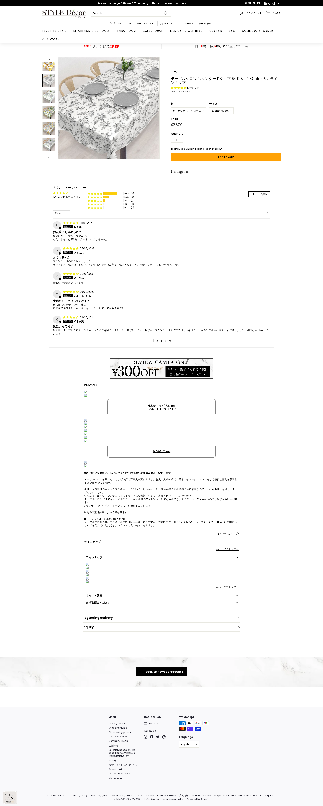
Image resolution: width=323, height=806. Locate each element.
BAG (232, 31)
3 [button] (161, 341)
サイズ (213, 104)
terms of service (118, 736)
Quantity (177, 134)
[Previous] (49, 59)
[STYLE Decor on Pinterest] (164, 737)
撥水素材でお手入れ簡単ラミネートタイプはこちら (161, 407)
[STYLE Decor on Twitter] (157, 737)
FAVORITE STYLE (54, 31)
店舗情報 (113, 745)
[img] (71, 223)
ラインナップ (92, 542)
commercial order (257, 31)
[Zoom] (108, 108)
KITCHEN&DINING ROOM (91, 31)
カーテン (189, 23)
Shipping (191, 148)
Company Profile (119, 741)
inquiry (88, 627)
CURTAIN (216, 31)
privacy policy (117, 723)
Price (174, 119)
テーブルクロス (206, 23)
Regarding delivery (98, 618)
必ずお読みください (98, 602)
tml (129, 23)
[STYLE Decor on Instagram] (145, 737)
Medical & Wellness (186, 31)
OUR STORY (51, 39)
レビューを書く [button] (259, 194)
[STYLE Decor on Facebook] (151, 737)
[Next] (49, 156)
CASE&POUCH (153, 31)
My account (116, 778)
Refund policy (117, 769)
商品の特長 (91, 385)
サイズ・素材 (94, 595)
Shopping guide (118, 728)
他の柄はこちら (161, 451)
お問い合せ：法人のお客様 (123, 764)
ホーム (174, 71)
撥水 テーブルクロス (169, 23)
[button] (179, 88)
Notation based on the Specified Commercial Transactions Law (122, 753)
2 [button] (157, 341)
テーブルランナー (145, 23)
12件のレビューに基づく (67, 196)
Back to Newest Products (164, 672)
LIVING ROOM (126, 31)
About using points (120, 732)
